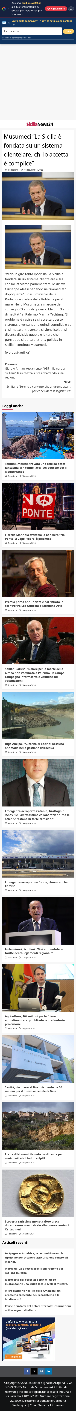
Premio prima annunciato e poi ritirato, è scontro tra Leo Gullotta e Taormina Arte (34, 604)
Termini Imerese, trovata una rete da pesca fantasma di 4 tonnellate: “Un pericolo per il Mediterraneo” (36, 468)
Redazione (13, 169)
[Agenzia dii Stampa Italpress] (28, 1339)
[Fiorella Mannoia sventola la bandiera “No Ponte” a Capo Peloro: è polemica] (38, 506)
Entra (68, 31)
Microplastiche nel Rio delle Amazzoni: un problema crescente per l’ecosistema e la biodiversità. (33, 1295)
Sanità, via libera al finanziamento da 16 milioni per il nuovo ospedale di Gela (33, 1089)
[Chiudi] (8, 9)
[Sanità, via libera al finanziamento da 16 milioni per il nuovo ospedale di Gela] (38, 1059)
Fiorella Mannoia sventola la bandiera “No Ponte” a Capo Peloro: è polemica (35, 537)
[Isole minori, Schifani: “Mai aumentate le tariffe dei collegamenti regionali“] (38, 921)
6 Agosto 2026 (28, 1162)
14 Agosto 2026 (29, 823)
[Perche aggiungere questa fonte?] (71, 8)
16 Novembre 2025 (33, 169)
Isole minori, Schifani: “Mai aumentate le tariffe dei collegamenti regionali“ (34, 951)
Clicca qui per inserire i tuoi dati (16, 37)
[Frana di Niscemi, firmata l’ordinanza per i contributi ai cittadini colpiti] (38, 1126)
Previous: (35, 371)
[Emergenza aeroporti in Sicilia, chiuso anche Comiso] (38, 854)
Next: (39, 386)
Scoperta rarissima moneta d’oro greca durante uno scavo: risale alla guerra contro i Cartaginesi (37, 1225)
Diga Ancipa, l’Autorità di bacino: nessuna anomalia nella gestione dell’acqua (34, 746)
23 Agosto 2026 (29, 476)
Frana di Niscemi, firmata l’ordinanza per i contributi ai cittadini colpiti (34, 1156)
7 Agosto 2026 (28, 1028)
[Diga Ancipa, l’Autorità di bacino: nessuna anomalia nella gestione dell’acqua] (38, 715)
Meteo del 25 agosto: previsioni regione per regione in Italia (34, 1270)
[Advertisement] (38, 82)
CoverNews (37, 1405)
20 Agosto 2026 (29, 685)
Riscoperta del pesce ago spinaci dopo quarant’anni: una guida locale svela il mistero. (36, 1282)
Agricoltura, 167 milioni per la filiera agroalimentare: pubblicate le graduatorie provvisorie (35, 1020)
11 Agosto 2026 (29, 957)
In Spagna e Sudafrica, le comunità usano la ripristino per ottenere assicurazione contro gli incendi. (36, 1257)
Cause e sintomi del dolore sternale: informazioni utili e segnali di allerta (38, 1308)
